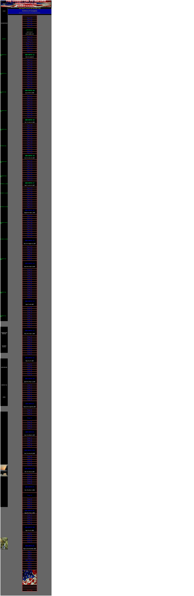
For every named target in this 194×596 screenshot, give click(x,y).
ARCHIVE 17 (29, 183)
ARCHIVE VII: (29, 450)
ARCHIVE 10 (29, 378)
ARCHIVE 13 (29, 301)
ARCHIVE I (29, 560)
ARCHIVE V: (29, 487)
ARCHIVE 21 (29, 55)
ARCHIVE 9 (29, 404)
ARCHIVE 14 (29, 263)
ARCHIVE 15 (29, 240)
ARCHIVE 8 (29, 432)
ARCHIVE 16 (29, 210)
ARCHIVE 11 (29, 358)
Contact (39, 8)
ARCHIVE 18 (29, 156)
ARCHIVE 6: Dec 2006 (4, 206)
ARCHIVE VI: (30, 468)
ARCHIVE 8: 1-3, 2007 (4, 183)
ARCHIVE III (30, 527)
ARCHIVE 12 (29, 330)
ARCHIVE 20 (29, 90)
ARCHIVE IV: (30, 510)
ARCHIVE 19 (29, 120)
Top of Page (29, 590)
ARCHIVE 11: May (3, 145)
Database (23, 8)
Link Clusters (28, 8)
